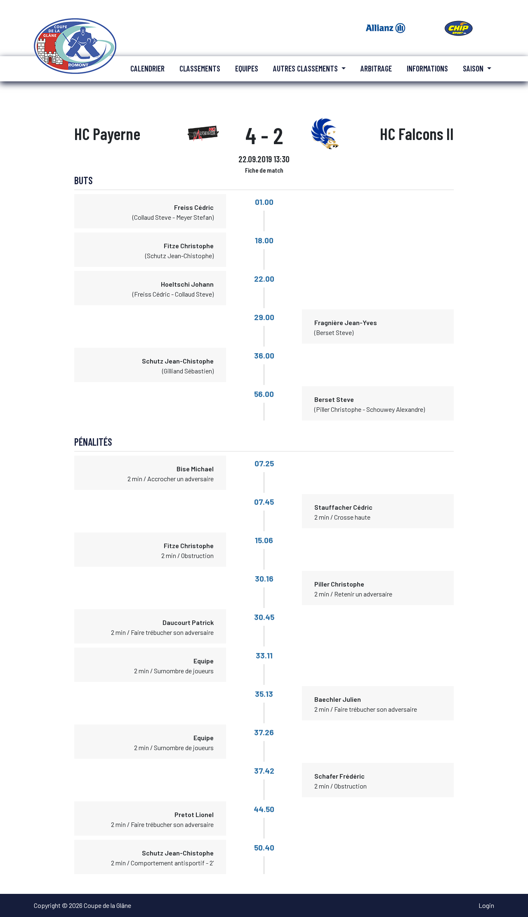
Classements (199, 68)
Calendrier (147, 68)
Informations (427, 68)
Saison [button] (474, 68)
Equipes (246, 68)
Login (486, 905)
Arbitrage (376, 68)
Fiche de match (264, 170)
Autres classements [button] (306, 68)
